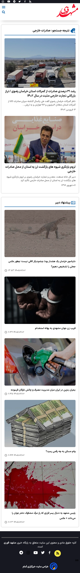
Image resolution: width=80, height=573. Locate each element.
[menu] (3, 8)
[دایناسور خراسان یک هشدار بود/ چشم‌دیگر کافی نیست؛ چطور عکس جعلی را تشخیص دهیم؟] (40, 233)
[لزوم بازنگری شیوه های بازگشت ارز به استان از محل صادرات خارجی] (40, 139)
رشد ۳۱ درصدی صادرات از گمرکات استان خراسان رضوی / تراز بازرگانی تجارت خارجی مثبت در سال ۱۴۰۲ (40, 93)
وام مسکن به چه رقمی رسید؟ (61, 451)
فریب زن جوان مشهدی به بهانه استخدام (55, 328)
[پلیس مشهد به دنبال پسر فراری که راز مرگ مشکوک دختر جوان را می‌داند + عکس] (40, 485)
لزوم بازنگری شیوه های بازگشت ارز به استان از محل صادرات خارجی (40, 169)
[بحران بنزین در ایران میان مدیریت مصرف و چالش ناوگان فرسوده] (40, 362)
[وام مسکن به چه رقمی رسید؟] (40, 423)
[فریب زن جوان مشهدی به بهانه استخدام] (40, 300)
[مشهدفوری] (67, 10)
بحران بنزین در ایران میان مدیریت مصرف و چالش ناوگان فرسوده (43, 390)
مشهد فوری (10, 543)
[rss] (30, 2)
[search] (3, 13)
